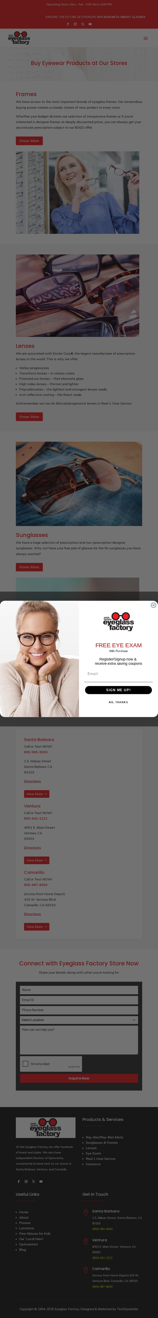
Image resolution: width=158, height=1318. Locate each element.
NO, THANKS (118, 702)
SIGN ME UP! (118, 690)
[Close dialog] (153, 605)
